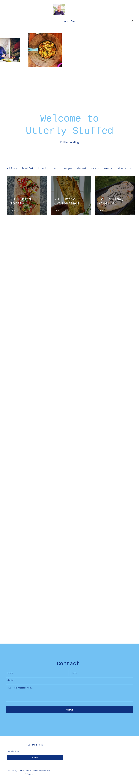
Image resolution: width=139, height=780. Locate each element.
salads (95, 168)
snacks (108, 168)
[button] (131, 168)
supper (68, 168)
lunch (55, 168)
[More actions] (43, 182)
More (121, 168)
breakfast (27, 168)
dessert (81, 168)
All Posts (12, 168)
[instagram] (132, 21)
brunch (42, 168)
